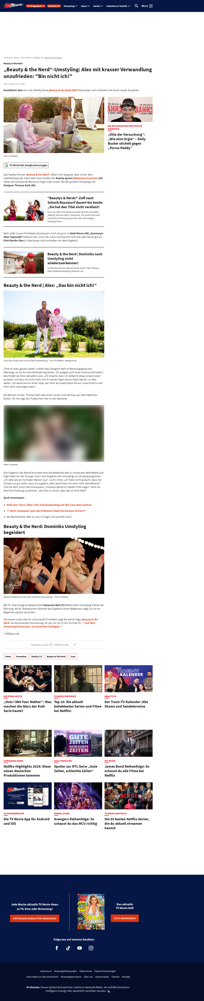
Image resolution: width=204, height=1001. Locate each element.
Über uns (88, 976)
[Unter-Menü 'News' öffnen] (88, 6)
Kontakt (126, 976)
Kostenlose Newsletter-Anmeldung (34, 918)
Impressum (46, 971)
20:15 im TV (54, 6)
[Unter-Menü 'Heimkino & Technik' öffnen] (129, 6)
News (84, 6)
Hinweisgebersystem (71, 976)
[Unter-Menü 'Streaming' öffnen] (76, 6)
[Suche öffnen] (136, 6)
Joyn (72, 656)
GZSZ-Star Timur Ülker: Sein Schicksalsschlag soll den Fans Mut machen (49, 505)
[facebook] (56, 948)
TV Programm (34, 6)
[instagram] (90, 948)
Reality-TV (38, 57)
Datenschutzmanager (105, 971)
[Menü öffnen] (151, 6)
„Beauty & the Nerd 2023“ (63, 90)
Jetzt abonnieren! (125, 918)
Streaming (69, 6)
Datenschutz (85, 971)
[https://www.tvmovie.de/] (14, 5)
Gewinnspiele (102, 976)
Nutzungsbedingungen (65, 971)
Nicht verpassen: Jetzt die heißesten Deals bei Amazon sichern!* (48, 511)
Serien (96, 6)
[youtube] (79, 948)
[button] (54, 644)
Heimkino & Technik (116, 6)
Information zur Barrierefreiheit (42, 976)
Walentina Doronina (85, 178)
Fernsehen (26, 57)
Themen (115, 976)
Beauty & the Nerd (53, 57)
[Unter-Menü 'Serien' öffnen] (102, 6)
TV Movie (8, 57)
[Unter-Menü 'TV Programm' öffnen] (43, 6)
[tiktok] (68, 948)
